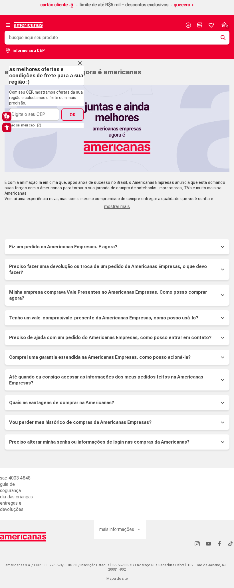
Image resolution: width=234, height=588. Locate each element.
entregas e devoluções (12, 506)
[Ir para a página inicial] (23, 536)
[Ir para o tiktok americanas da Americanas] (230, 544)
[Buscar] (220, 37)
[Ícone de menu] (8, 25)
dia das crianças (16, 497)
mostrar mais (117, 206)
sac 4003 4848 (15, 478)
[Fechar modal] (79, 63)
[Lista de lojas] (199, 25)
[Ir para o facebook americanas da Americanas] (219, 544)
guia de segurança (10, 487)
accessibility (6, 127)
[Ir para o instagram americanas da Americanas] (197, 544)
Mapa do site (117, 579)
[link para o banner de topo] (117, 8)
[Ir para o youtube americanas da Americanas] (208, 544)
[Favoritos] (211, 25)
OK (72, 114)
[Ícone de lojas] (199, 25)
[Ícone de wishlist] (211, 25)
